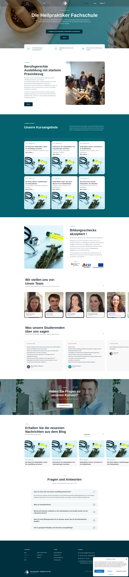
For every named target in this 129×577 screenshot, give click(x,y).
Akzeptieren (99, 571)
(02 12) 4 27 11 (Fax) (85, 558)
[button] (126, 559)
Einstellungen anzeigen (121, 571)
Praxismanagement (58, 557)
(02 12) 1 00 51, (83, 555)
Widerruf (39, 557)
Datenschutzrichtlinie (42, 552)
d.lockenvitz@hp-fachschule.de (87, 552)
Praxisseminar (57, 555)
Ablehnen (110, 571)
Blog (95, 3)
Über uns (35, 3)
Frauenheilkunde (58, 552)
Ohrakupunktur (57, 559)
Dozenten (86, 3)
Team (25, 557)
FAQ (44, 3)
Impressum (111, 574)
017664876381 (91, 555)
